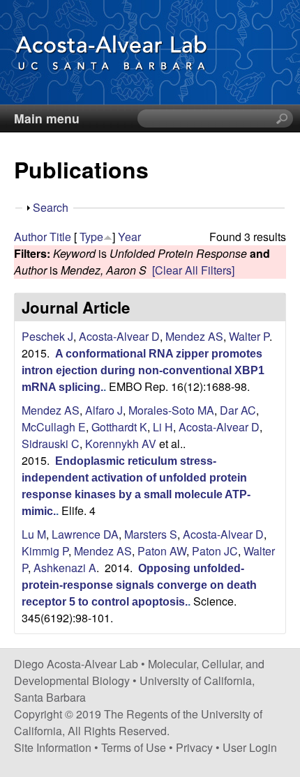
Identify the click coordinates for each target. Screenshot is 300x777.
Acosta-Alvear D (119, 336)
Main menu (47, 118)
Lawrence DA (85, 534)
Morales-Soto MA (171, 410)
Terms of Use (133, 747)
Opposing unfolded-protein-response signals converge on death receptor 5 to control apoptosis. (139, 585)
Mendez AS (194, 336)
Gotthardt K (119, 427)
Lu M (34, 534)
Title (60, 237)
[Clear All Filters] (193, 270)
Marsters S (150, 534)
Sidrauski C (51, 444)
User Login (250, 747)
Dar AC (238, 410)
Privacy (194, 747)
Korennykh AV (120, 444)
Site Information (52, 747)
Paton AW (161, 551)
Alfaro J (104, 410)
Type (91, 237)
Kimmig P (45, 551)
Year (129, 237)
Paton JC (215, 551)
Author (30, 237)
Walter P (249, 336)
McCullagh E (54, 427)
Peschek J (47, 336)
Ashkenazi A (64, 568)
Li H (163, 427)
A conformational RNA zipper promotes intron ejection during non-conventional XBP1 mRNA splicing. (143, 370)
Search (50, 207)
